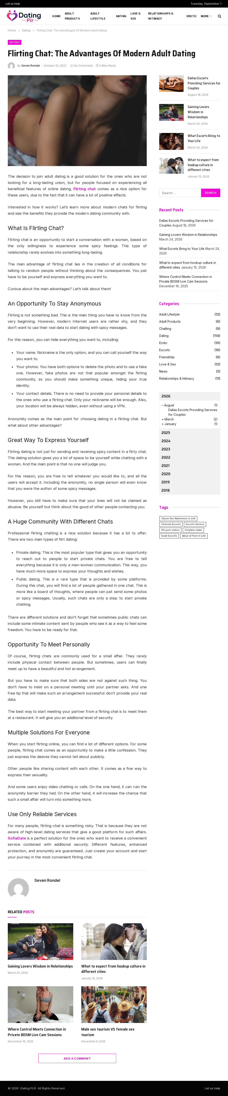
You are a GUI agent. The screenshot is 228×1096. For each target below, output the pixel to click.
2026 (165, 396)
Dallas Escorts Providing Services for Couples (204, 83)
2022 (165, 457)
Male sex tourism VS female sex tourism (107, 1032)
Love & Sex (135, 16)
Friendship (167, 357)
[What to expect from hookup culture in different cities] (114, 941)
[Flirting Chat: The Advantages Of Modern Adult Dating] (77, 120)
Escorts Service (195, 524)
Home (56, 16)
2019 (165, 482)
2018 (165, 490)
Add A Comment (77, 1058)
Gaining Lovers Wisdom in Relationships (40, 966)
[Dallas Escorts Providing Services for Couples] (171, 83)
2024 (166, 441)
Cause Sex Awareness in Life (178, 518)
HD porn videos (170, 530)
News (163, 371)
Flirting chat (84, 189)
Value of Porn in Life (194, 535)
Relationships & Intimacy (160, 16)
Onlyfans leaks (193, 530)
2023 (165, 449)
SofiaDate (17, 838)
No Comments (83, 65)
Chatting (165, 328)
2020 (165, 474)
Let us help (13, 3)
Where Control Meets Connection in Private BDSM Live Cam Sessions (37, 1032)
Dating (121, 16)
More (205, 16)
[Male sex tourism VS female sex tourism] (114, 1004)
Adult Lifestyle (97, 16)
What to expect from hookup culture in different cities (113, 969)
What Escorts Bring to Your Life (204, 138)
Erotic (192, 16)
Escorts (164, 350)
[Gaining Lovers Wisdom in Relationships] (40, 941)
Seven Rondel (30, 65)
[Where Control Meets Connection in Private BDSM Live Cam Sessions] (40, 1004)
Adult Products (72, 16)
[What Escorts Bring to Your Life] (171, 141)
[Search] (219, 16)
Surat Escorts (169, 535)
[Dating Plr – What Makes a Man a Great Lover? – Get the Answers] (25, 16)
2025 (165, 433)
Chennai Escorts (171, 524)
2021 (165, 465)
